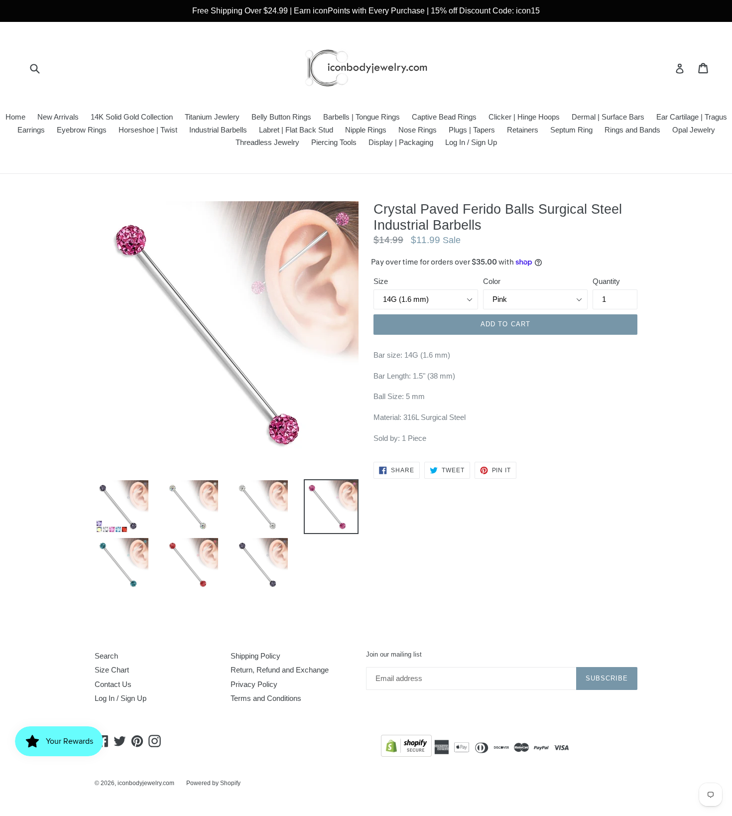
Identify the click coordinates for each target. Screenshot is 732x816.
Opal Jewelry (693, 130)
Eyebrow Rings (82, 130)
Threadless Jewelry (267, 142)
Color (491, 281)
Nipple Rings (365, 130)
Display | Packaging (400, 142)
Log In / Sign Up (471, 142)
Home (15, 117)
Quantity (606, 281)
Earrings (31, 130)
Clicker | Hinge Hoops (524, 117)
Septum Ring (571, 130)
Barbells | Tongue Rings (361, 117)
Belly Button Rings (281, 117)
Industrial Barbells (218, 130)
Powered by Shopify (213, 783)
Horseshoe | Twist (148, 130)
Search (106, 656)
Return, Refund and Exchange (280, 670)
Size (380, 281)
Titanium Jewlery (212, 117)
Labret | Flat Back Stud (296, 130)
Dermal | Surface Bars (608, 117)
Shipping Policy (255, 656)
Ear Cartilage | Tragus (691, 117)
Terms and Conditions (266, 698)
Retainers (522, 130)
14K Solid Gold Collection (132, 117)
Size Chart (112, 670)
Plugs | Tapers (472, 130)
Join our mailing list (394, 654)
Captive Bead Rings (444, 117)
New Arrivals (58, 117)
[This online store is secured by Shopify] (406, 747)
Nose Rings (417, 130)
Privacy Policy (254, 684)
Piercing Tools (334, 142)
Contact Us (113, 684)
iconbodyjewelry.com (146, 783)
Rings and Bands (632, 130)
